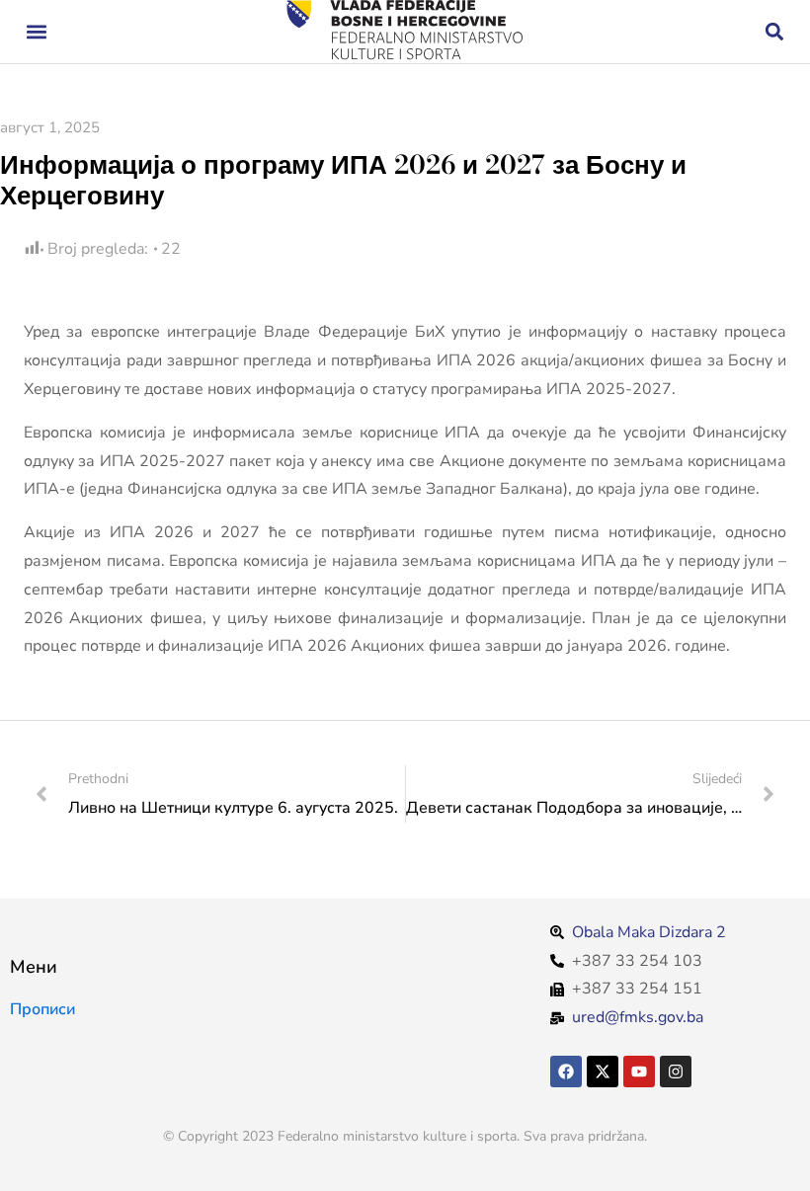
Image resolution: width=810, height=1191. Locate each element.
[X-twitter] (602, 1071)
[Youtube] (639, 1071)
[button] (36, 32)
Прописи (42, 1009)
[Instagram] (675, 1071)
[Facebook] (566, 1071)
